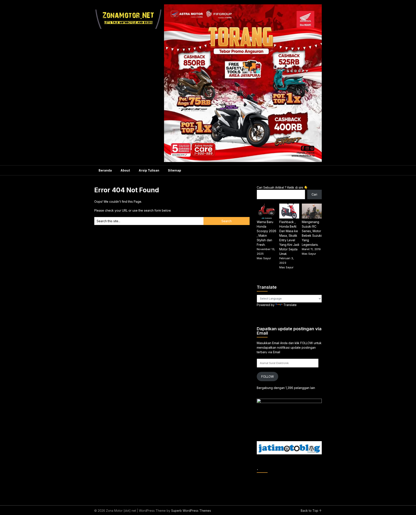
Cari (314, 194)
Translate (290, 305)
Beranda (105, 170)
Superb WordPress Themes (191, 510)
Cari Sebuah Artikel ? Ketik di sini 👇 (282, 187)
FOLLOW (267, 376)
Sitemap (174, 170)
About (125, 170)
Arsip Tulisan (149, 170)
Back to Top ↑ (311, 510)
